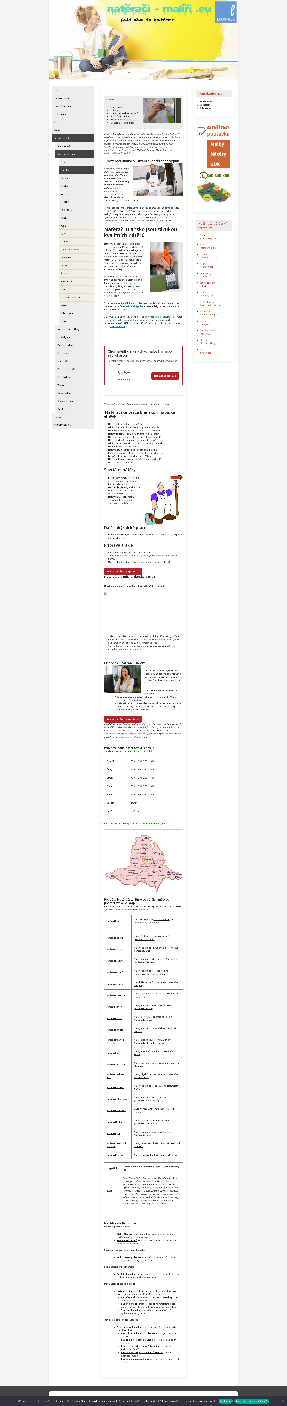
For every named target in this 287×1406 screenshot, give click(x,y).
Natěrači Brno (113, 921)
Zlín (201, 349)
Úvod (56, 90)
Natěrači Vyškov (114, 949)
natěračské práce (125, 122)
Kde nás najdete (62, 138)
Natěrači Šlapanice (116, 1064)
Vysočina (61, 384)
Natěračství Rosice (144, 1019)
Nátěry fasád (116, 106)
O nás (57, 130)
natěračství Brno (162, 919)
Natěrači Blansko (115, 937)
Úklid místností (115, 561)
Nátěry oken (114, 427)
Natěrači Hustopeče (116, 1121)
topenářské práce (164, 1310)
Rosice (64, 265)
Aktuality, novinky (62, 424)
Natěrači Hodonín (115, 972)
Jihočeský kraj (64, 392)
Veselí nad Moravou (71, 297)
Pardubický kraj (65, 377)
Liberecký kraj (64, 361)
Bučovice (65, 193)
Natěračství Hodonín (157, 973)
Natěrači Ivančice (115, 1029)
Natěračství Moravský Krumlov (149, 1042)
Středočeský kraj (65, 146)
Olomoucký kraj (65, 400)
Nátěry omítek (115, 424)
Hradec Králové (207, 301)
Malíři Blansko (124, 1233)
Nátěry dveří (114, 430)
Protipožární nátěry (119, 116)
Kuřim (63, 225)
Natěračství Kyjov (143, 1135)
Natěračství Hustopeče (146, 1123)
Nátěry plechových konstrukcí (122, 440)
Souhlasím (225, 1401)
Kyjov (63, 233)
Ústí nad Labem (207, 282)
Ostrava (203, 254)
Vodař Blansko (129, 1297)
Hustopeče (66, 209)
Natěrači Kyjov (113, 1133)
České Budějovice (208, 330)
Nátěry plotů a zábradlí (119, 449)
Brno (63, 161)
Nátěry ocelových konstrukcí (124, 113)
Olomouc (204, 340)
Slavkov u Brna (68, 281)
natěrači (136, 286)
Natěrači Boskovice (116, 995)
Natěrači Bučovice (115, 1087)
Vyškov (64, 305)
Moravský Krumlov (70, 249)
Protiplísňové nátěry (120, 119)
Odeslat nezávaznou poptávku (123, 571)
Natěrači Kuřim (114, 1052)
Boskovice (66, 177)
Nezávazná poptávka (165, 375)
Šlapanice (65, 273)
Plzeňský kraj (64, 337)
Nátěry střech (116, 110)
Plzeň (202, 263)
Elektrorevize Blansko (129, 1327)
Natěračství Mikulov (167, 1154)
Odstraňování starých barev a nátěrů (126, 534)
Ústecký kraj (63, 353)
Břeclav (64, 185)
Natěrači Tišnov (114, 1006)
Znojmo (64, 321)
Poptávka (58, 416)
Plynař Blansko (129, 1303)
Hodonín (65, 201)
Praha (202, 234)
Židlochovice (67, 313)
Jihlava (203, 321)
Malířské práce (61, 98)
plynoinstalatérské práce (165, 1303)
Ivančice (65, 217)
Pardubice (205, 311)
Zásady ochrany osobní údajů (251, 1401)
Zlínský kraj (63, 408)
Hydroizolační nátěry (118, 487)
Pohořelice (66, 257)
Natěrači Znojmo (115, 983)
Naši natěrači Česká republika (212, 225)
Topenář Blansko (130, 1310)
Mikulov (64, 241)
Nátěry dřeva (114, 443)
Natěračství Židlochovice (146, 1100)
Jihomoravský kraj (66, 153)
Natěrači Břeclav (114, 960)
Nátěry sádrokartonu (118, 459)
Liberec (203, 292)
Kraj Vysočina (206, 324)
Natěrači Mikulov (115, 1154)
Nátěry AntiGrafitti (117, 496)
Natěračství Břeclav (144, 962)
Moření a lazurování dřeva (121, 452)
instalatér (143, 1291)
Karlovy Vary (205, 273)
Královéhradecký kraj (67, 369)
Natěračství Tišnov (143, 1008)
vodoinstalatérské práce (165, 1297)
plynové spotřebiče (166, 1306)
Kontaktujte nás (210, 93)
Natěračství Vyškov (144, 950)
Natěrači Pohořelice (116, 1110)
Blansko (65, 169)
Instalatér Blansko (127, 1291)
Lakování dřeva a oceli (119, 456)
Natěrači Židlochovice (117, 1098)
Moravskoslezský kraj (68, 329)
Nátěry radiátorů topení (119, 433)
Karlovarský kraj (65, 345)
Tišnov (64, 289)
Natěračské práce (62, 106)
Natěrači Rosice (114, 1018)
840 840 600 (124, 379)
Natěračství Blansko (144, 939)
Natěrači (110, 99)
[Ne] (283, 1401)
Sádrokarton (60, 114)
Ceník (57, 122)
